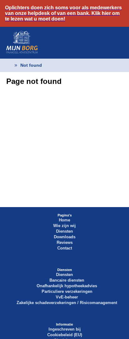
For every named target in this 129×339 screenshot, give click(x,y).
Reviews (65, 242)
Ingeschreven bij (65, 329)
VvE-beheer (67, 297)
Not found (31, 65)
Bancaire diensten (66, 280)
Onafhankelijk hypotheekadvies (67, 285)
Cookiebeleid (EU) (64, 334)
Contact (64, 248)
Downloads (64, 237)
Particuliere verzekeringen (67, 291)
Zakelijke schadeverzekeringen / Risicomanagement (67, 302)
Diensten (64, 231)
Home (64, 220)
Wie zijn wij (64, 225)
